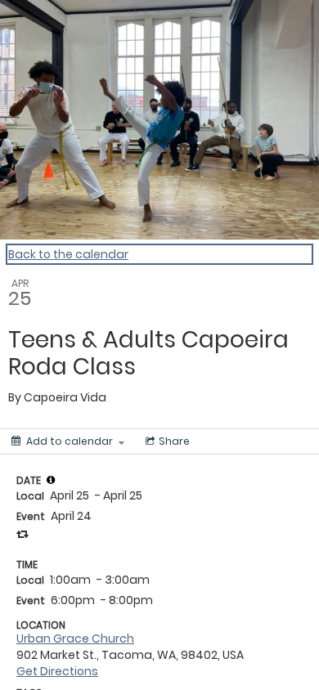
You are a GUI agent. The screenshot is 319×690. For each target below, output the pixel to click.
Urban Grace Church (75, 638)
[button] (51, 480)
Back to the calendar (68, 254)
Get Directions (57, 671)
